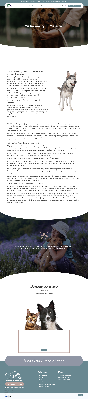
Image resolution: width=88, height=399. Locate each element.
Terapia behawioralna (64, 379)
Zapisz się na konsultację (15, 384)
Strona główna (32, 5)
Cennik (41, 379)
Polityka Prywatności (44, 386)
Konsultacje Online (64, 377)
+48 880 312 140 (40, 1)
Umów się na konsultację (75, 5)
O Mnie (41, 377)
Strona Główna (43, 375)
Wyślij (44, 350)
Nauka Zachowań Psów (65, 381)
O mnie (38, 5)
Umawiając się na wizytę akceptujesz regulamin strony (56, 1)
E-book (57, 5)
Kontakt (61, 5)
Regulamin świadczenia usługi (47, 384)
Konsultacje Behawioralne (65, 375)
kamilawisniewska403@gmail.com (28, 1)
